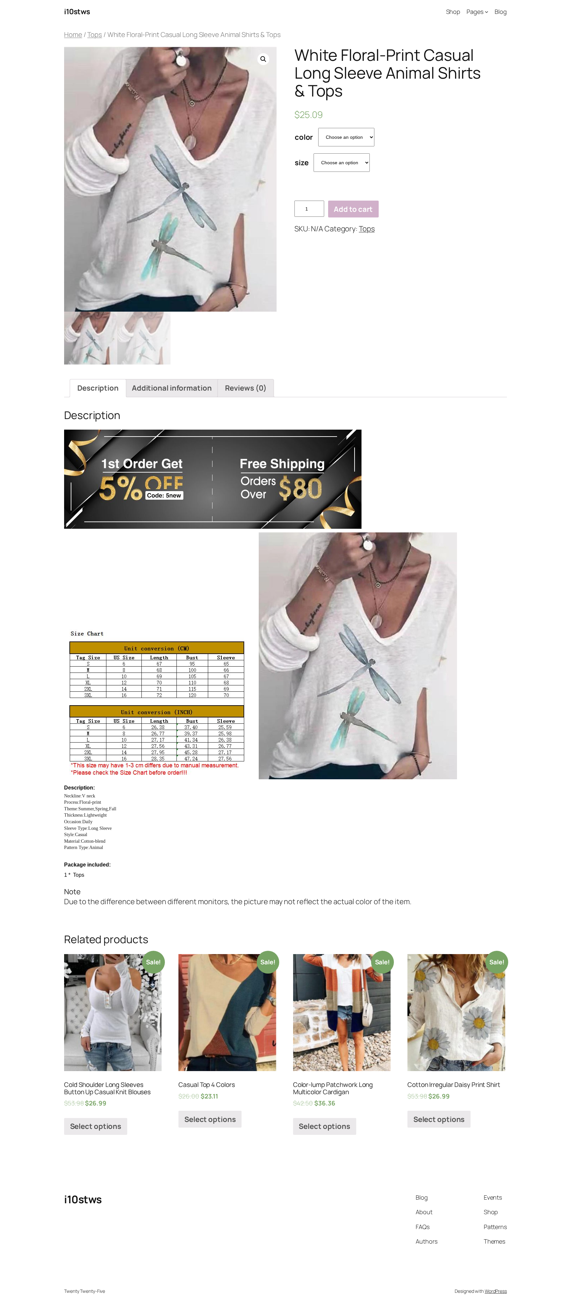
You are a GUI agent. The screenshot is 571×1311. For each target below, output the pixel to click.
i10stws (77, 12)
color (304, 137)
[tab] (98, 388)
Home (73, 34)
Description (98, 388)
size (302, 163)
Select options (96, 1126)
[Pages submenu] (486, 12)
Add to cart (353, 209)
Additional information (172, 388)
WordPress (496, 1291)
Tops (94, 34)
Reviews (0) (246, 388)
